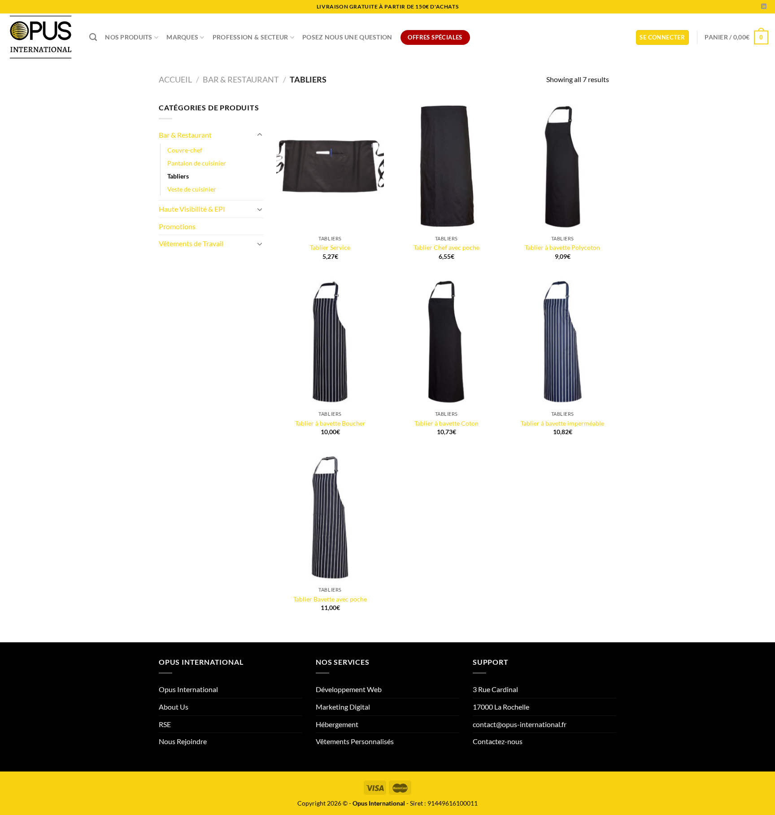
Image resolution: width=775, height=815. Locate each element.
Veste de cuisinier (191, 189)
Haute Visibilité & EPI (192, 209)
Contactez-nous (497, 741)
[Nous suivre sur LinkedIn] (763, 7)
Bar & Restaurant (241, 79)
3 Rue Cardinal (495, 689)
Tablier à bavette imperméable (562, 423)
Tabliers (178, 176)
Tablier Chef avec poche (446, 247)
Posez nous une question (347, 37)
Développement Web (349, 689)
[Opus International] (41, 37)
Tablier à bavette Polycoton (562, 247)
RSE (165, 724)
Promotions (177, 226)
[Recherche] (93, 37)
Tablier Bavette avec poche (330, 599)
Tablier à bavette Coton (446, 423)
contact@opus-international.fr (519, 724)
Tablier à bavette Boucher (330, 423)
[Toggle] (259, 135)
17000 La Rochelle (501, 706)
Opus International (188, 689)
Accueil (175, 79)
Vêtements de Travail (191, 243)
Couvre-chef (184, 150)
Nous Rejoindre (183, 741)
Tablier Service (330, 247)
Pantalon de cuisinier (196, 163)
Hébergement (337, 724)
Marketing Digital (343, 706)
